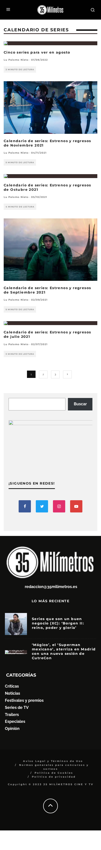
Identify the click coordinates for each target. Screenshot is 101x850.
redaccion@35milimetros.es (51, 586)
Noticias (12, 693)
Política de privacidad (54, 776)
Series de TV (17, 707)
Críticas (12, 686)
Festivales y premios (24, 700)
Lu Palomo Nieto (16, 59)
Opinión (12, 728)
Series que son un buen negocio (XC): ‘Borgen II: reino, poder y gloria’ (58, 623)
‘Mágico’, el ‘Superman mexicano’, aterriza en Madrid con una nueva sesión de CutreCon (64, 651)
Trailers (12, 714)
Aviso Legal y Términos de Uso (53, 761)
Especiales (15, 721)
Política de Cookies (54, 772)
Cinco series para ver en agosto (37, 52)
